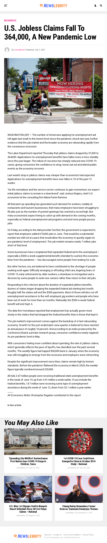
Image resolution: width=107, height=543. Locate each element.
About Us (48, 535)
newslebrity (20, 50)
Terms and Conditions (72, 535)
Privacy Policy (87, 535)
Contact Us (57, 535)
